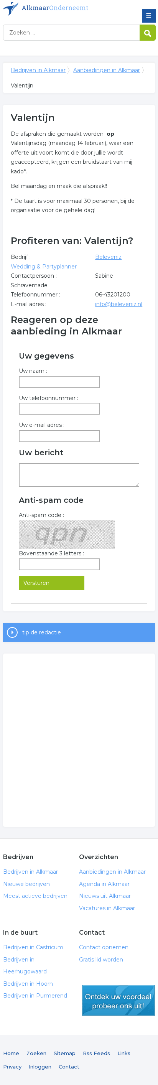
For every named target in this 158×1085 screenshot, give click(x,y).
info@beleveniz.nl (118, 304)
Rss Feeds (96, 1053)
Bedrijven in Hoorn (28, 983)
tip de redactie (41, 632)
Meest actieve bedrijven (35, 895)
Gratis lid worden (101, 959)
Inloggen (40, 1067)
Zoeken (36, 1053)
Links (123, 1053)
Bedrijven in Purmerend (35, 995)
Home (11, 1053)
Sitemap (65, 1053)
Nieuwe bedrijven (26, 884)
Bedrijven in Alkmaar (58, 9)
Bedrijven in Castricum (33, 947)
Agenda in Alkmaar (104, 884)
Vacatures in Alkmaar (107, 908)
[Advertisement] (79, 740)
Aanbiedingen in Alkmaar (106, 70)
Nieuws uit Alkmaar (105, 895)
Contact (69, 1067)
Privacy (12, 1067)
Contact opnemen (103, 947)
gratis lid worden (118, 1000)
